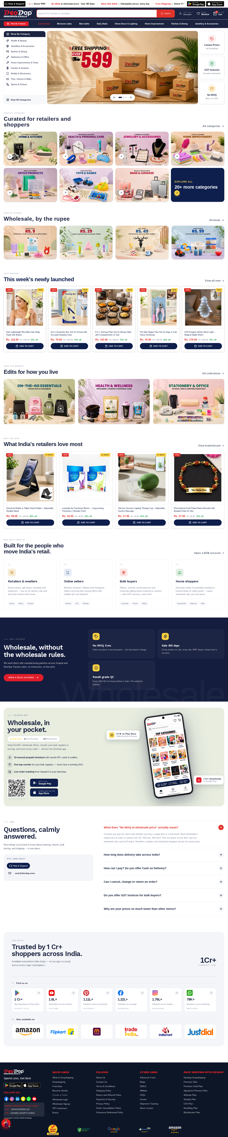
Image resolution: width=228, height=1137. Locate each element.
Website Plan (190, 1095)
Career (143, 1099)
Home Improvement (154, 24)
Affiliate (143, 1090)
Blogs (142, 1082)
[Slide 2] (122, 97)
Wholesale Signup (61, 1104)
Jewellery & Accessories (206, 24)
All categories (211, 126)
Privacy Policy (103, 1103)
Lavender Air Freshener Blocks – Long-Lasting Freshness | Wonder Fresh (83, 509)
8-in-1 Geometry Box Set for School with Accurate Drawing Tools (69, 333)
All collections (211, 373)
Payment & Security (105, 1099)
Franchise (57, 1086)
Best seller (84, 24)
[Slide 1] (119, 97)
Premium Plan (190, 1082)
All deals (214, 220)
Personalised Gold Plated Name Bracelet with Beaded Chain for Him (194, 509)
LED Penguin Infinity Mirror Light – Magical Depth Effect (199, 333)
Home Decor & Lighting (126, 24)
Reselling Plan (191, 1108)
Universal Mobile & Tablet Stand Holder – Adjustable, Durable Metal (30, 509)
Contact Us (101, 1082)
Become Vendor (60, 1090)
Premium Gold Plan (193, 1086)
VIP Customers (59, 1108)
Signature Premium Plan (196, 1090)
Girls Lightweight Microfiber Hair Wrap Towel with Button (23, 333)
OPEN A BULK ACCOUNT (21, 678)
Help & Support (16, 3)
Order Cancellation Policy (108, 1108)
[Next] (131, 97)
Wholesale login (60, 1099)
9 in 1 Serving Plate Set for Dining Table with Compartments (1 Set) (113, 333)
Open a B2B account (207, 553)
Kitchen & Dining (179, 24)
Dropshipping (58, 1082)
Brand (55, 1112)
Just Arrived (44, 24)
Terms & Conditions (105, 1086)
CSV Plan (188, 1103)
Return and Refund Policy (108, 1095)
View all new (213, 280)
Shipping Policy (103, 1090)
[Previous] (114, 97)
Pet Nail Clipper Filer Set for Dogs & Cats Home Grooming (158, 333)
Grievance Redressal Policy (109, 1112)
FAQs (142, 1095)
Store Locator (146, 1108)
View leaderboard (209, 445)
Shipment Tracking (149, 1103)
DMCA (143, 1086)
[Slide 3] (126, 97)
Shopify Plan (190, 1099)
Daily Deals (102, 24)
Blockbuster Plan (192, 1112)
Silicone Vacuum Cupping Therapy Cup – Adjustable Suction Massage (141, 509)
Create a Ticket (59, 1095)
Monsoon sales (64, 24)
